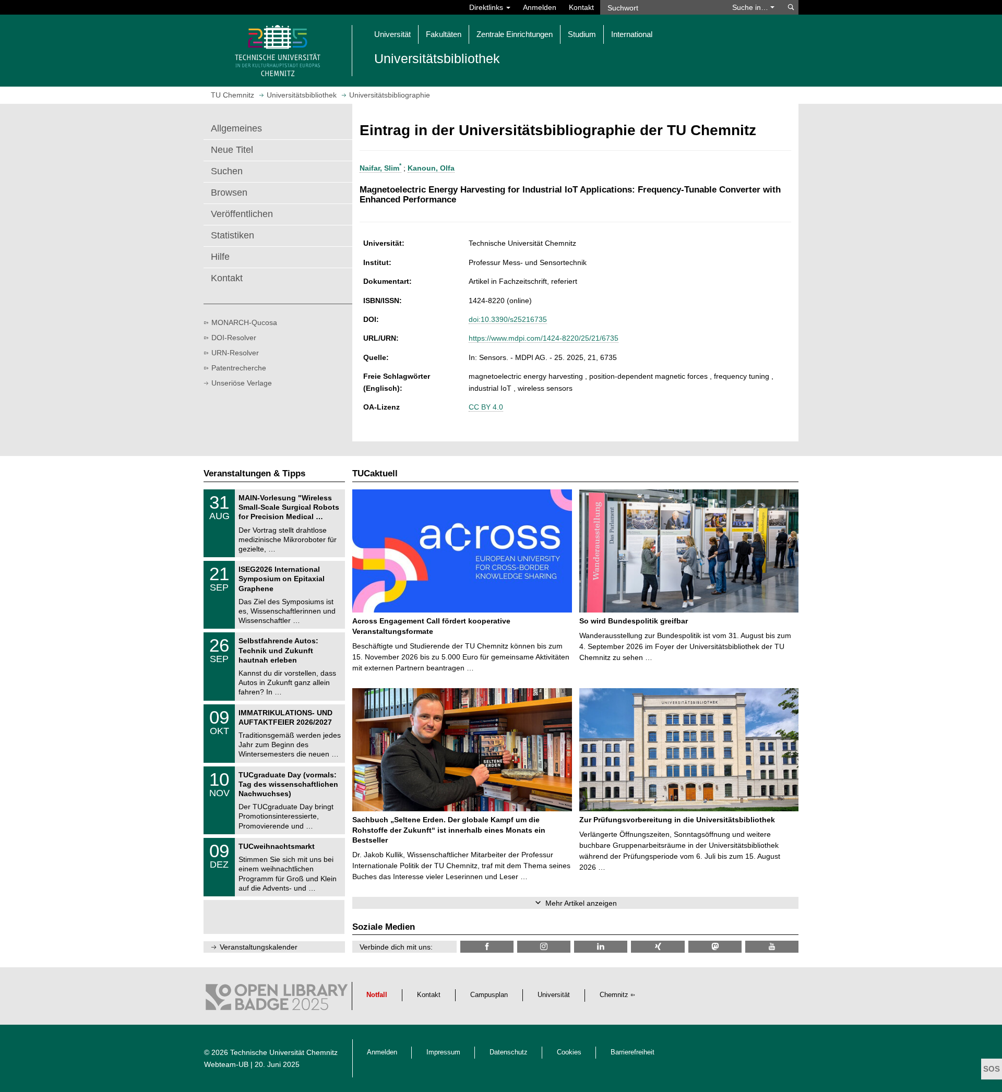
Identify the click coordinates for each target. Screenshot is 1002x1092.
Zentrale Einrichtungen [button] (514, 34)
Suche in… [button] (751, 7)
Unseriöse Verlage (241, 383)
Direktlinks (487, 7)
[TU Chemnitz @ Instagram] (543, 947)
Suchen (227, 171)
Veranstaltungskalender (258, 947)
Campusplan (489, 995)
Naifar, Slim (380, 168)
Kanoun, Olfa (431, 168)
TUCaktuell (375, 473)
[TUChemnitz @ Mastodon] (715, 947)
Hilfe (220, 256)
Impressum (443, 1052)
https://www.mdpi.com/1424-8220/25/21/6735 (543, 338)
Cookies (569, 1052)
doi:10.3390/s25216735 (508, 319)
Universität (554, 995)
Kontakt (581, 7)
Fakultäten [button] (443, 34)
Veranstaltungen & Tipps (254, 473)
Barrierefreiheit (632, 1052)
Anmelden (539, 7)
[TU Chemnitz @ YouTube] (771, 947)
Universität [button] (392, 34)
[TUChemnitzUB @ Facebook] (487, 947)
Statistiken (232, 235)
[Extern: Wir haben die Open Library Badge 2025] (277, 999)
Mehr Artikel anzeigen (581, 903)
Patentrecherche (238, 368)
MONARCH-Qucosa (244, 322)
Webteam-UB (226, 1064)
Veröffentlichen (242, 214)
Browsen (229, 192)
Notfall (376, 995)
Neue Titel (232, 150)
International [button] (631, 34)
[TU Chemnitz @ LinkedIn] (600, 947)
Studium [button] (582, 34)
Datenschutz (509, 1052)
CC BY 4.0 (486, 407)
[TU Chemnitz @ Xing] (657, 947)
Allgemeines (236, 128)
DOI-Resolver (233, 337)
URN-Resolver (235, 353)
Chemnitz (614, 995)
